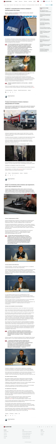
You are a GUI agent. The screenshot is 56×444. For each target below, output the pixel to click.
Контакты (42, 433)
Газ (19, 413)
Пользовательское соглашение (27, 431)
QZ (42, 1)
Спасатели (25, 173)
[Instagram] (5, 92)
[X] (15, 92)
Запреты (6, 413)
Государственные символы (26, 434)
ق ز (48, 1)
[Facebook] (12, 92)
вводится (10, 398)
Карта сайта (42, 431)
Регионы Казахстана (8, 90)
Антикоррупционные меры (26, 436)
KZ (41, 1)
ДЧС (6, 173)
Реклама (42, 434)
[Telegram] (10, 92)
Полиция (15, 90)
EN (45, 1)
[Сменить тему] (38, 1)
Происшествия (6, 431)
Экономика (5, 436)
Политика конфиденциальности (27, 433)
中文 (46, 1)
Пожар (9, 173)
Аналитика (30, 1)
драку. (33, 87)
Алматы (29, 90)
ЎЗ (49, 1)
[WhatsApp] (8, 92)
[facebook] (43, 426)
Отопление (11, 413)
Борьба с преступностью (22, 90)
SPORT (34, 1)
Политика (5, 433)
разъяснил (30, 409)
